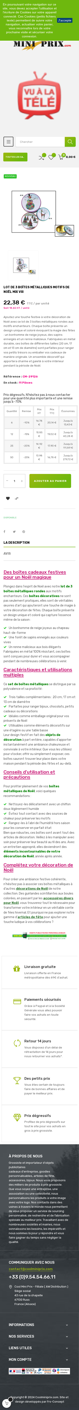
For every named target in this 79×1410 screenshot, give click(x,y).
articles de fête (30, 917)
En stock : (11, 382)
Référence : (13, 376)
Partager (7, 531)
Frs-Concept (55, 1401)
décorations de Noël (32, 889)
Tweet (16, 531)
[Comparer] (41, 157)
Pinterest (25, 531)
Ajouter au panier (50, 480)
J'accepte (64, 20)
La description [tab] (17, 543)
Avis (7, 554)
